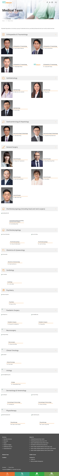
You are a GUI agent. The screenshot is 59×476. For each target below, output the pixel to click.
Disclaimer (4, 467)
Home (3, 20)
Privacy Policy (11, 467)
